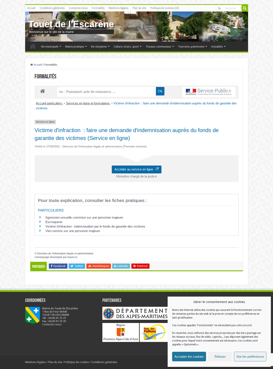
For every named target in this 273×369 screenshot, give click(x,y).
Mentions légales (118, 8)
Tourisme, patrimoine (191, 46)
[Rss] (219, 8)
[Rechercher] (245, 8)
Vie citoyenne (99, 46)
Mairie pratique (74, 46)
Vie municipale (49, 46)
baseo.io (72, 257)
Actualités (217, 46)
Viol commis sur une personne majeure (72, 231)
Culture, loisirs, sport (126, 46)
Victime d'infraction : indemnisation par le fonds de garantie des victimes (95, 226)
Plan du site (139, 8)
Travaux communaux (158, 46)
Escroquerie (53, 222)
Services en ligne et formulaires (88, 103)
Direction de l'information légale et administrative (65, 253)
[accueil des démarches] (42, 91)
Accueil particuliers (49, 103)
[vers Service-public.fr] (208, 92)
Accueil (31, 8)
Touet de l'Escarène (71, 24)
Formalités (98, 8)
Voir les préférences (250, 356)
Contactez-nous (78, 8)
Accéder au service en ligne (135, 169)
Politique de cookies (76, 362)
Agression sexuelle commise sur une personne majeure (84, 217)
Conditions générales (52, 8)
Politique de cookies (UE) (164, 8)
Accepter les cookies (189, 356)
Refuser (220, 356)
